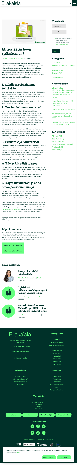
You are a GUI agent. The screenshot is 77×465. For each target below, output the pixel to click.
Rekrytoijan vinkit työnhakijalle (28, 272)
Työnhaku (5, 58)
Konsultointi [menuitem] (56, 353)
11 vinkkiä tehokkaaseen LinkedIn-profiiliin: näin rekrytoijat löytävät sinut (32, 308)
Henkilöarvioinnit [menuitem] (57, 351)
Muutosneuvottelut (30, 278)
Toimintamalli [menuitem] (57, 364)
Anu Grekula (57, 147)
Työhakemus (13, 58)
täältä (18, 452)
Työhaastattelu (22, 297)
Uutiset (56, 63)
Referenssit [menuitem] (56, 359)
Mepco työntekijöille (46, 415)
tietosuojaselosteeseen (62, 44)
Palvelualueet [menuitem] (57, 361)
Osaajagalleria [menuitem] (56, 356)
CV (32, 170)
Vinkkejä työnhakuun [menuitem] (20, 382)
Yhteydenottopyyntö (38, 402)
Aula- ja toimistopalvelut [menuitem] (56, 345)
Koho (30, 415)
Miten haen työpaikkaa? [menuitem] (20, 379)
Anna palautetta (48, 439)
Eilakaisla (20, 58)
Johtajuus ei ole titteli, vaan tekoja (63, 110)
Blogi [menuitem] (56, 387)
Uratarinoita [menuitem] (20, 384)
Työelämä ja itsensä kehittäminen (63, 67)
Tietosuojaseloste (29, 439)
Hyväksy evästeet (49, 457)
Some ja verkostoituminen (33, 315)
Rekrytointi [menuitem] (57, 340)
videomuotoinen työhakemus (11, 209)
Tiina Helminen (41, 278)
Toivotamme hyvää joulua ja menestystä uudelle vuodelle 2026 (62, 116)
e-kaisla (13, 415)
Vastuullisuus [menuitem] (57, 379)
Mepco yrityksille (63, 415)
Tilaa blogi (38, 409)
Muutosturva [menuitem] (57, 348)
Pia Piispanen (58, 142)
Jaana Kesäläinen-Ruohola (62, 144)
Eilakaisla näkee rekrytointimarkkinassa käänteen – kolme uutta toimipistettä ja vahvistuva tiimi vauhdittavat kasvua (63, 92)
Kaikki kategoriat (57, 77)
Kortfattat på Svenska (20, 358)
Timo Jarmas (58, 139)
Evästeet (39, 439)
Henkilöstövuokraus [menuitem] (57, 342)
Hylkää (64, 457)
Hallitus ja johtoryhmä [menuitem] (56, 384)
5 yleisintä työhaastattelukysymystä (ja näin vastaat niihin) (32, 290)
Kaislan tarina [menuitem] (57, 376)
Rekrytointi (57, 70)
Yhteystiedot (39, 404)
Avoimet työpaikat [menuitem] (20, 376)
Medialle (38, 407)
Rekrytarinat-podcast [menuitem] (56, 390)
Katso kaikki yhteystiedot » (20, 351)
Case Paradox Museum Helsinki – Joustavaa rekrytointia (63, 123)
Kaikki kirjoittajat (57, 150)
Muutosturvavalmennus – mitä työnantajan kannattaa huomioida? (62, 103)
